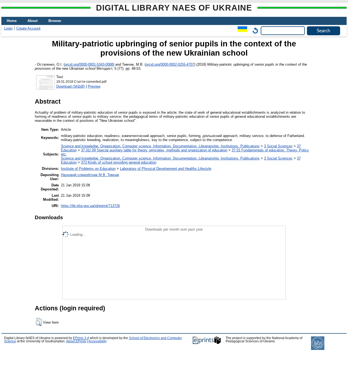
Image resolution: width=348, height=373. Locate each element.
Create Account (28, 28)
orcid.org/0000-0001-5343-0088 (89, 64)
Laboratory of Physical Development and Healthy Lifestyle (165, 169)
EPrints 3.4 (81, 338)
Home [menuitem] (12, 21)
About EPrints (76, 341)
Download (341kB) (70, 86)
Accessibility (97, 341)
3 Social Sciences (278, 146)
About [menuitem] (32, 21)
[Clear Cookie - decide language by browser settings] (254, 30)
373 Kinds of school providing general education (118, 162)
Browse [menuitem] (54, 21)
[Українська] (241, 30)
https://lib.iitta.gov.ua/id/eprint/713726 (90, 206)
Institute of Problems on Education (88, 169)
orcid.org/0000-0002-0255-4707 (170, 64)
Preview (94, 86)
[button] (39, 322)
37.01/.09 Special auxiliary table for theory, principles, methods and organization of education (154, 150)
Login (8, 28)
